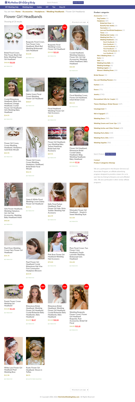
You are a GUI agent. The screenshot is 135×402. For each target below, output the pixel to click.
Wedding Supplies (100, 143)
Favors (96, 89)
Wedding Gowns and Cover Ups (105, 123)
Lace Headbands (108, 53)
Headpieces (40, 12)
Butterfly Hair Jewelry (107, 25)
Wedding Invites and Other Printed (106, 128)
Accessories (27, 12)
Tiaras (102, 33)
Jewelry (96, 94)
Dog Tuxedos (101, 18)
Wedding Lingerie (102, 68)
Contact (97, 160)
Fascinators (104, 28)
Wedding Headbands (55, 12)
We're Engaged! (99, 114)
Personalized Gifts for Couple (104, 99)
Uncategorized (99, 109)
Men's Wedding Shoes (104, 55)
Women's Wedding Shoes (105, 70)
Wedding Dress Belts (103, 63)
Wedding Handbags (103, 65)
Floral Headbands (108, 48)
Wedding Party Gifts (101, 138)
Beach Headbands (108, 42)
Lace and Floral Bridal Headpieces (111, 30)
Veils (98, 60)
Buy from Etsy (8, 66)
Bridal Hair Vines (105, 23)
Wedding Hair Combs (107, 35)
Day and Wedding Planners (103, 80)
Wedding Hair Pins (106, 37)
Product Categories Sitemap (104, 163)
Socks (99, 58)
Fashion (96, 85)
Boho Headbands (108, 44)
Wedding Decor (99, 118)
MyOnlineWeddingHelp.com (68, 397)
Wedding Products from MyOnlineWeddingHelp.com (23, 2)
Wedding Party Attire (101, 133)
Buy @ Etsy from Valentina (34, 379)
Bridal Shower (99, 75)
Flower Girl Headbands (110, 51)
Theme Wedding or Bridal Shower (106, 104)
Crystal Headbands (109, 46)
